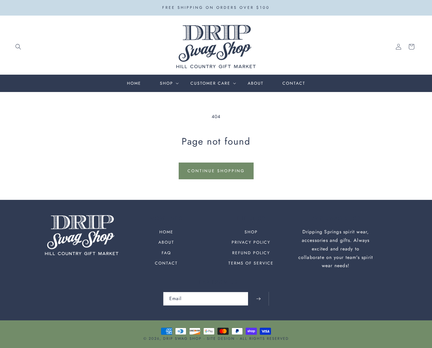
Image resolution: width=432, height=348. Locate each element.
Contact (166, 263)
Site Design (221, 338)
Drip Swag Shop (182, 338)
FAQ (166, 253)
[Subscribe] (258, 299)
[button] (18, 46)
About (166, 242)
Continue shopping (216, 171)
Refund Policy (251, 253)
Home (166, 232)
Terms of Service (251, 263)
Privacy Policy (251, 242)
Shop (251, 232)
